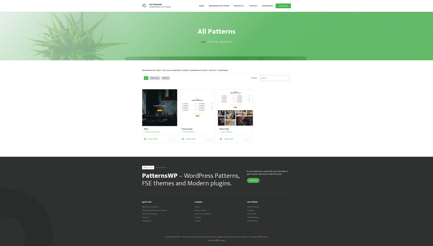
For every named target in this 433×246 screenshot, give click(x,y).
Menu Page (224, 129)
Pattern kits (155, 78)
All (146, 78)
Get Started (283, 6)
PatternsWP (155, 4)
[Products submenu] (244, 5)
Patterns (166, 78)
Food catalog (187, 129)
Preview (171, 139)
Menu (146, 129)
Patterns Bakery (189, 132)
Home (201, 6)
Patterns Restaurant (153, 132)
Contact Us (253, 180)
